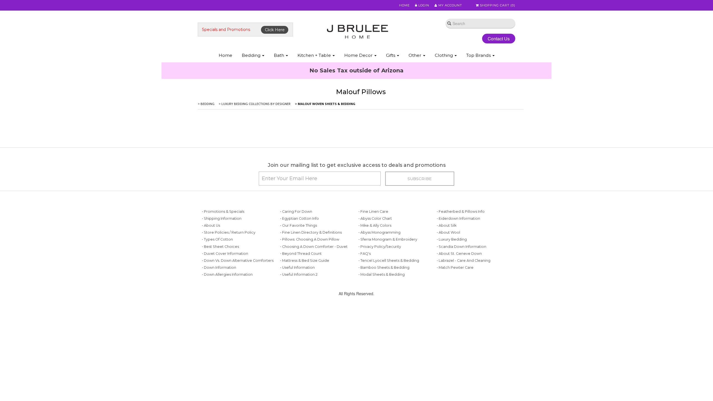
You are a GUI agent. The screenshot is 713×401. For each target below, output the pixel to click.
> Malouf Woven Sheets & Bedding (324, 140)
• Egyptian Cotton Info (299, 255)
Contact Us (494, 38)
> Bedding (206, 140)
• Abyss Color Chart (375, 255)
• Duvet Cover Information (225, 290)
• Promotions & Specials (223, 248)
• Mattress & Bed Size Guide (304, 297)
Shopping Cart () (497, 5)
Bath (279, 55)
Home (404, 5)
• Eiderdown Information (458, 255)
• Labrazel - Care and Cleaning (463, 297)
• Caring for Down (296, 248)
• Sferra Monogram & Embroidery (387, 275)
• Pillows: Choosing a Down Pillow (309, 275)
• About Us (211, 262)
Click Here (275, 29)
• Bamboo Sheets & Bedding (383, 304)
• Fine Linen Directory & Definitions (311, 268)
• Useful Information (297, 304)
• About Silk (446, 262)
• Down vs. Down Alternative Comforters (238, 297)
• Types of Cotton (217, 275)
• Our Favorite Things (298, 262)
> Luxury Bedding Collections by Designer (254, 140)
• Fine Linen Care (373, 248)
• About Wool (448, 268)
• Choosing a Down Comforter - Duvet (314, 283)
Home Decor (359, 55)
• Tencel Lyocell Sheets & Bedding (388, 297)
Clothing (444, 55)
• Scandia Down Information (461, 283)
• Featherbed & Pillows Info (461, 248)
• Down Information (219, 304)
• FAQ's (364, 290)
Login (423, 5)
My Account (449, 5)
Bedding (252, 55)
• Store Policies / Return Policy (228, 268)
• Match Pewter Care (455, 304)
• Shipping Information (221, 255)
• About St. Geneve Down (459, 290)
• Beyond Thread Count (301, 290)
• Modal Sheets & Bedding (381, 311)
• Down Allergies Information (227, 311)
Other (416, 55)
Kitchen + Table (314, 55)
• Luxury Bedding (452, 275)
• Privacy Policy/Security (379, 283)
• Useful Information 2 (299, 311)
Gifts (391, 55)
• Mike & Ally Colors (374, 262)
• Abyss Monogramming (379, 268)
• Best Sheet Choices (220, 283)
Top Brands (479, 55)
